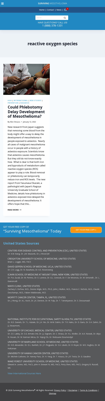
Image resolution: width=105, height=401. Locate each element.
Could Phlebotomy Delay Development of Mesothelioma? (26, 111)
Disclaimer (73, 390)
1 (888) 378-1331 (52, 25)
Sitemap (52, 393)
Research (24, 103)
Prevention (13, 103)
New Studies (35, 100)
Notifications (70, 8)
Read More (14, 210)
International (21, 100)
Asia (10, 100)
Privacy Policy (60, 390)
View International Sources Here (24, 373)
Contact (50, 9)
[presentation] (26, 79)
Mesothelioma (52, 3)
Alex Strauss (15, 122)
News (59, 9)
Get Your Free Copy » (86, 230)
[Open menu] (2, 3)
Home (42, 9)
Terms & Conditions (88, 390)
